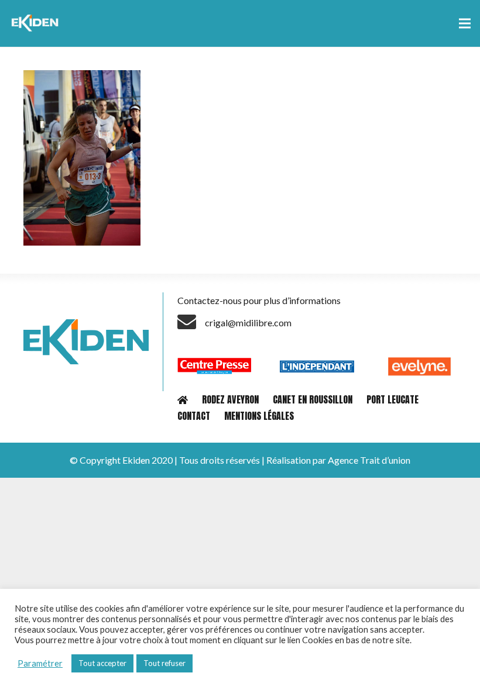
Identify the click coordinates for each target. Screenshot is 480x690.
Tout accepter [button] (102, 663)
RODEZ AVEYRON (230, 399)
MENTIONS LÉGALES (259, 416)
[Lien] (36, 23)
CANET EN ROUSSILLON (312, 399)
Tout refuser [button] (164, 663)
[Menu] (464, 23)
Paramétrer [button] (40, 663)
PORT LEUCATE (392, 399)
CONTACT (193, 416)
